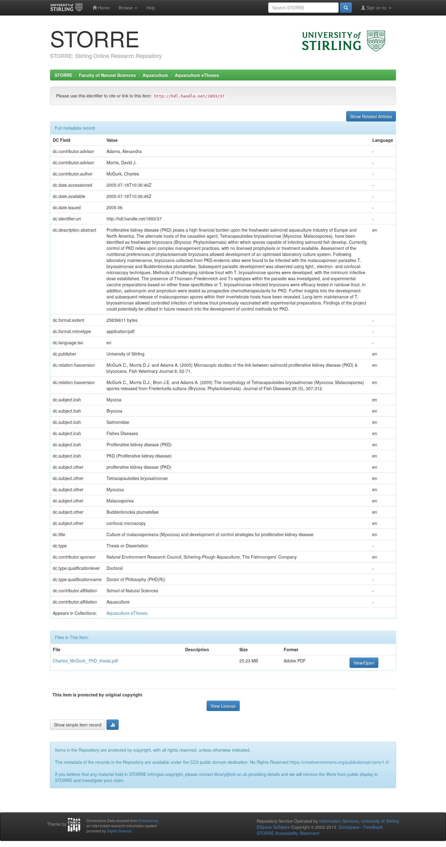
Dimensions (148, 820)
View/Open (363, 663)
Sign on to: (376, 8)
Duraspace (349, 827)
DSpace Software (273, 827)
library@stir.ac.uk (230, 774)
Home (103, 8)
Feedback (373, 827)
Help (150, 8)
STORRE (63, 75)
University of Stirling (380, 821)
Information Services (339, 821)
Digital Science (119, 830)
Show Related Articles (371, 116)
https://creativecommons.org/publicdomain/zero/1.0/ (339, 762)
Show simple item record (77, 725)
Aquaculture (155, 75)
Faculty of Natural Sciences (107, 75)
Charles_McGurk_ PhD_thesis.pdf (85, 661)
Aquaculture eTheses (197, 75)
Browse (126, 8)
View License (223, 706)
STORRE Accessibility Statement (288, 833)
